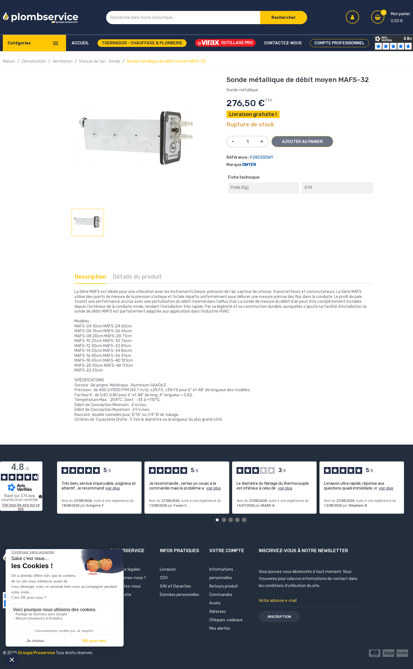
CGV (164, 577)
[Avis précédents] (52, 487)
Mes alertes (219, 628)
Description (90, 276)
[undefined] (40, 496)
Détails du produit (137, 276)
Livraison (168, 569)
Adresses (217, 611)
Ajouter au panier (302, 141)
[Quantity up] (261, 140)
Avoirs (215, 603)
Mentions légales (125, 569)
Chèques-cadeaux (226, 620)
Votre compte (226, 550)
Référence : (237, 157)
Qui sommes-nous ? (128, 577)
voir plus (112, 488)
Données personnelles (179, 594)
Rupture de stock (250, 124)
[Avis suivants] (408, 487)
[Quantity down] (233, 139)
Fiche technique (243, 177)
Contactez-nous (125, 586)
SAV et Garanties (175, 586)
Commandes (220, 594)
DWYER (249, 164)
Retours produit (223, 586)
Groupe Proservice (37, 652)
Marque (233, 164)
